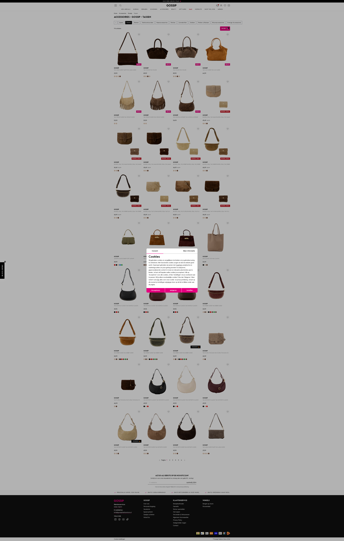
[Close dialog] (204, 250)
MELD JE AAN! (160, 282)
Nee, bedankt (160, 285)
